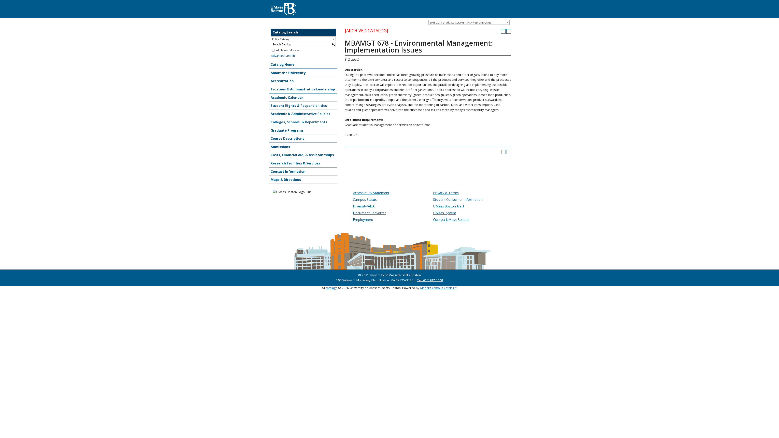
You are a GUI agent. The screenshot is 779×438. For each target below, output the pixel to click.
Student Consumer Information (458, 199)
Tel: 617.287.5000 (430, 280)
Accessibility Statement (371, 192)
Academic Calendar (287, 97)
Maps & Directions (286, 179)
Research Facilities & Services (295, 163)
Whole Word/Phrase (287, 50)
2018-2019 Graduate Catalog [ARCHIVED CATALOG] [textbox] (460, 22)
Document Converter (369, 212)
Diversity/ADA (363, 206)
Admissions (280, 146)
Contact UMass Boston (451, 219)
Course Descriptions (287, 138)
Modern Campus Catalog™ (438, 288)
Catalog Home (282, 64)
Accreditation (282, 80)
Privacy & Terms (446, 192)
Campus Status (365, 199)
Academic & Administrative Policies (300, 113)
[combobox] (469, 22)
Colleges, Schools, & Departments (299, 122)
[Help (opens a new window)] (508, 31)
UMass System (444, 212)
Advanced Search (283, 56)
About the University (288, 72)
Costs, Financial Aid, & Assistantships (302, 154)
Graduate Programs (287, 130)
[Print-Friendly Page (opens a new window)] (503, 31)
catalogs (331, 288)
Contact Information (288, 171)
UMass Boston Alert (448, 206)
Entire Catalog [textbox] (280, 39)
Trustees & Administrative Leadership (303, 89)
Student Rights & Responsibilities (299, 105)
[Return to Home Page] (283, 5)
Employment (363, 219)
